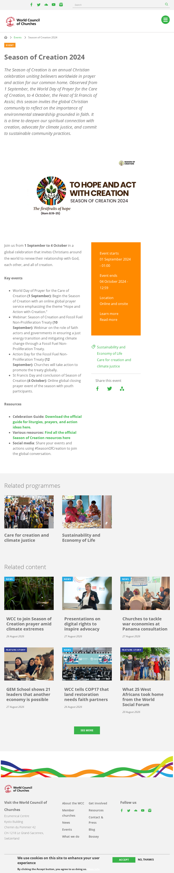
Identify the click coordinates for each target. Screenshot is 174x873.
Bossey (94, 836)
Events (18, 37)
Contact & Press (96, 819)
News (66, 822)
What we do (70, 836)
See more (87, 730)
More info (93, 869)
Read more (108, 319)
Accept (124, 860)
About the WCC (73, 803)
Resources (96, 810)
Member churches (68, 813)
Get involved (98, 803)
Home (5, 37)
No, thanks (146, 859)
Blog (92, 829)
